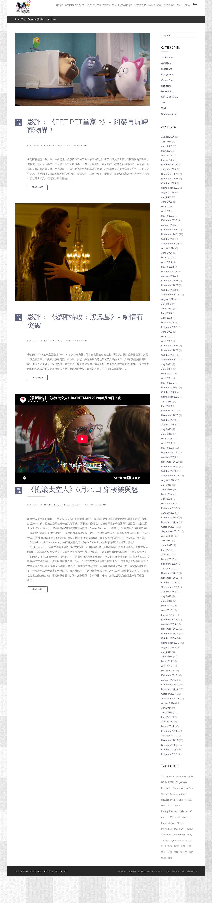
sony (189, 834)
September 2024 (170, 243)
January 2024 (168, 276)
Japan (176, 805)
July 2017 (166, 540)
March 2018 (167, 503)
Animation (181, 776)
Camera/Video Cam (183, 788)
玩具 (170, 852)
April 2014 (166, 721)
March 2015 (167, 670)
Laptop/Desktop (169, 811)
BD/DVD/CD (167, 782)
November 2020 (169, 387)
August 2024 (168, 248)
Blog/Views (181, 782)
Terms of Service (58, 871)
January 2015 (168, 680)
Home (59, 5)
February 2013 (169, 754)
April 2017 (166, 554)
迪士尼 (183, 852)
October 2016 (168, 582)
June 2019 (166, 434)
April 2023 (166, 317)
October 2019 (168, 420)
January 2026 (168, 169)
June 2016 (166, 601)
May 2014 (166, 717)
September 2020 (170, 396)
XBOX (189, 840)
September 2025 (170, 188)
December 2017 (169, 517)
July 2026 (166, 141)
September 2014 (170, 698)
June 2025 (166, 201)
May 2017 (166, 550)
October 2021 (168, 355)
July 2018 (166, 485)
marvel (164, 817)
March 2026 (167, 160)
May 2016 (166, 605)
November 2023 (169, 285)
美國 (176, 852)
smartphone (179, 834)
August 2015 (168, 647)
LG (190, 811)
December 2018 (169, 461)
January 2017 (168, 568)
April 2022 (166, 341)
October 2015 (168, 638)
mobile (184, 817)
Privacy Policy (41, 871)
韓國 (163, 857)
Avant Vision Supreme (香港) (29, 19)
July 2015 (166, 652)
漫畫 (163, 852)
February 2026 (169, 164)
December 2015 (169, 628)
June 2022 (166, 331)
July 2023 (166, 304)
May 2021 (166, 373)
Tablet (164, 840)
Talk (179, 5)
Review (189, 828)
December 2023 (169, 280)
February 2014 (169, 731)
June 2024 (166, 252)
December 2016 (169, 573)
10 (18, 122)
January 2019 (168, 457)
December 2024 (169, 229)
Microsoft (175, 817)
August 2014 (168, 703)
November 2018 (169, 466)
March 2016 (167, 615)
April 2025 (166, 211)
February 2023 (169, 327)
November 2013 (169, 745)
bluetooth (166, 788)
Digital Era (109, 5)
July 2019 (166, 429)
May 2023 (166, 313)
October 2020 (168, 392)
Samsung (166, 834)
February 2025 (169, 220)
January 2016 (168, 624)
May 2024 (166, 257)
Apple (191, 776)
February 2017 (169, 563)
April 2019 (166, 443)
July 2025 (166, 197)
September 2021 (170, 359)
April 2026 (166, 155)
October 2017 (168, 526)
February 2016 (169, 619)
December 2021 (169, 345)
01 (18, 490)
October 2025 (168, 183)
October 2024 (168, 239)
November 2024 (169, 234)
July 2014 (166, 707)
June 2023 (166, 308)
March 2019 (167, 447)
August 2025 (168, 192)
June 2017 (166, 545)
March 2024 (167, 266)
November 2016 (169, 577)
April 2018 (166, 499)
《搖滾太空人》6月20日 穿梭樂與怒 (82, 489)
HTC (163, 805)
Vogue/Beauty (176, 840)
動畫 (176, 846)
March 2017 (167, 559)
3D (162, 776)
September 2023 (170, 294)
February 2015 (169, 675)
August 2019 (168, 424)
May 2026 (166, 150)
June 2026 (166, 146)
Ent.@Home (125, 5)
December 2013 (169, 740)
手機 (182, 846)
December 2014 (169, 684)
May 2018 (166, 494)
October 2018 (168, 471)
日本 (188, 846)
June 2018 (166, 489)
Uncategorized (169, 114)
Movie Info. (154, 5)
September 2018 (170, 475)
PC (175, 828)
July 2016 (166, 596)
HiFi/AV (188, 799)
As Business (94, 5)
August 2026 (168, 136)
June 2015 (166, 656)
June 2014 (166, 712)
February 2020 (169, 410)
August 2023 (168, 299)
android (170, 776)
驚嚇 (170, 857)
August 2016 (168, 591)
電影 (191, 852)
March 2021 (167, 382)
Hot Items (140, 5)
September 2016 (170, 587)
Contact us (27, 871)
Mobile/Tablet (168, 823)
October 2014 (168, 693)
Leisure (183, 811)
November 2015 (169, 633)
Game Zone (167, 80)
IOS (170, 805)
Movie (180, 823)
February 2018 (169, 508)
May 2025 (166, 206)
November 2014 (169, 689)
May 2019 (166, 438)
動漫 (170, 846)
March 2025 (167, 215)
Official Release (74, 5)
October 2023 (168, 290)
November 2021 (169, 350)
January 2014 (168, 735)
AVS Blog (169, 5)
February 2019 (169, 452)
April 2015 (166, 666)
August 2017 (168, 536)
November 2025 (169, 178)
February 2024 (169, 271)
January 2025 (168, 225)
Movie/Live (167, 828)
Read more (37, 187)
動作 (163, 846)
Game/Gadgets (178, 794)
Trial (188, 5)
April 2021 (166, 378)
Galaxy (165, 794)
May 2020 (166, 406)
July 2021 (166, 364)
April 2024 (166, 262)
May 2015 (166, 661)
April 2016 (166, 610)
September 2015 (170, 642)
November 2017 (169, 522)
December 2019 (169, 415)
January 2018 (168, 512)
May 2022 (166, 336)
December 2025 (169, 174)
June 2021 (166, 369)
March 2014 (167, 726)
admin (84, 146)
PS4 (181, 828)
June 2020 (166, 401)
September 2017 (170, 531)
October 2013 (168, 749)
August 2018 (168, 480)
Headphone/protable (172, 799)
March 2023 (167, 322)
